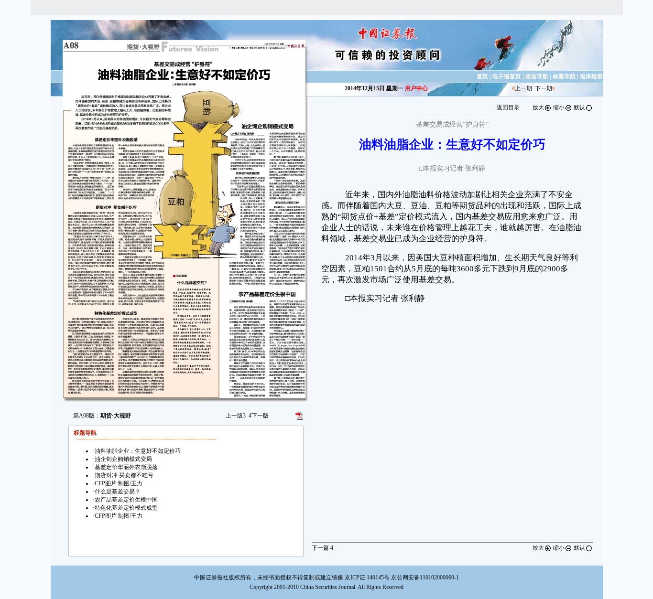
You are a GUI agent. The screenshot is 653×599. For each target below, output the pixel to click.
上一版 (236, 415)
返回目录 (508, 107)
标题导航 (564, 76)
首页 (482, 76)
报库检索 (591, 76)
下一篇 (322, 548)
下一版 (259, 415)
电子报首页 (506, 76)
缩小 (559, 107)
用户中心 (416, 88)
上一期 (523, 88)
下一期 (543, 88)
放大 (538, 107)
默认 (579, 107)
